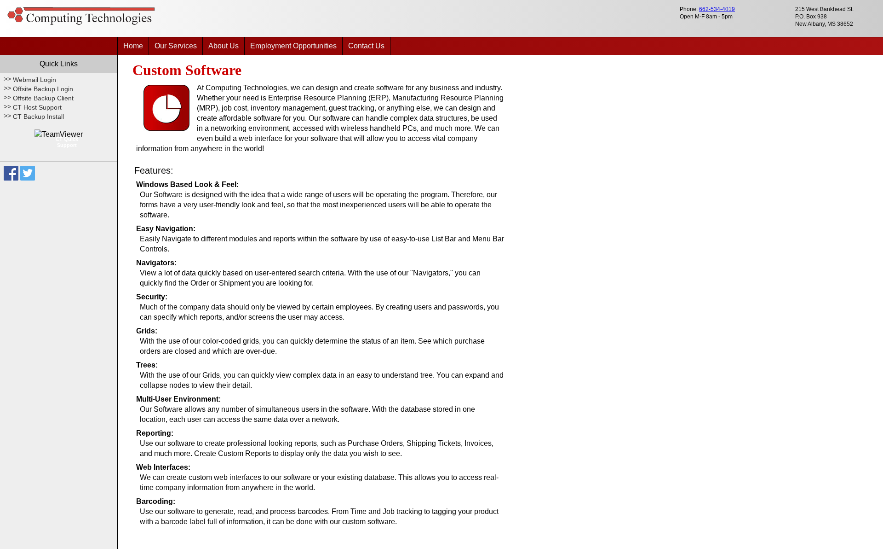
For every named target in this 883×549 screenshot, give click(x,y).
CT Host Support (37, 107)
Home (133, 46)
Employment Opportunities (293, 46)
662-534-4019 (717, 9)
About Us (223, 46)
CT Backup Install (38, 116)
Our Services (176, 46)
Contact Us (366, 46)
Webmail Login (34, 79)
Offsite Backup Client (43, 98)
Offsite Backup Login (43, 89)
